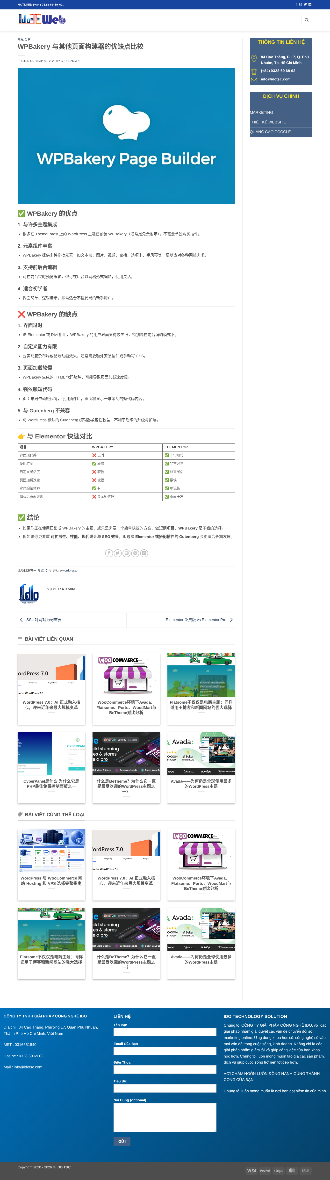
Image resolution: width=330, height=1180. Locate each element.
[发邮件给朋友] (126, 553)
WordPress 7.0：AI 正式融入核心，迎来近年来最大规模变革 (51, 705)
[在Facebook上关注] (296, 4)
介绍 (20, 39)
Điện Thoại (122, 1062)
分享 (27, 39)
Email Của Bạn (126, 1044)
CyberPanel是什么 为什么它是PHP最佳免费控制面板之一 (51, 784)
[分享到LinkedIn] (144, 553)
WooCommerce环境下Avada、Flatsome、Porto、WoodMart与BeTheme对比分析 (126, 707)
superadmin (70, 60)
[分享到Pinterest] (135, 553)
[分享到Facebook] (109, 553)
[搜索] (306, 20)
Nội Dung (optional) (130, 1100)
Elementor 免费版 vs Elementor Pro (196, 620)
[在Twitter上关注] (305, 4)
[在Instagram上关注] (300, 4)
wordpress (69, 570)
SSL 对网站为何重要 (43, 620)
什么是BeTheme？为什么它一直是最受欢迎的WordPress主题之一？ (126, 786)
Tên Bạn (120, 1025)
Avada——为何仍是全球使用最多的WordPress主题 (201, 784)
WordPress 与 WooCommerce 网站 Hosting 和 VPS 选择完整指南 (51, 881)
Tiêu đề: (120, 1081)
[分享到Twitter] (118, 553)
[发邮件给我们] (309, 4)
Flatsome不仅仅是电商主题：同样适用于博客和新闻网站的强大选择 (201, 705)
